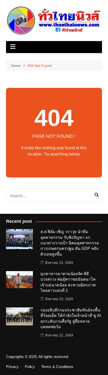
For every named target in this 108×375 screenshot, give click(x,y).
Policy (30, 367)
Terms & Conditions (57, 367)
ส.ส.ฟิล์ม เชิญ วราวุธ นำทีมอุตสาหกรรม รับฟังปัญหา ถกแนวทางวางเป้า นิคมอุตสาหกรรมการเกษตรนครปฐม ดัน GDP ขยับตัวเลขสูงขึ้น (69, 243)
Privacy (12, 367)
